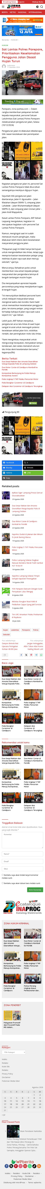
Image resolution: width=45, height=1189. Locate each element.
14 (28, 1101)
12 (17, 1101)
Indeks (4, 1059)
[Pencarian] (41, 7)
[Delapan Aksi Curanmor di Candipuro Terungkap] (33, 718)
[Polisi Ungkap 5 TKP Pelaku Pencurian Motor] (33, 694)
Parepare (26, 630)
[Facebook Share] (21, 655)
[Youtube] (25, 1166)
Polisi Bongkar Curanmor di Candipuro (18, 383)
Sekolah (6, 634)
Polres (35, 630)
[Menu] (3, 7)
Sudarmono (11, 65)
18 (11, 1104)
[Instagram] (20, 1166)
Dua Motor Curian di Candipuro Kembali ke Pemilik (20, 368)
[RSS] (39, 1166)
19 (17, 1104)
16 (40, 1101)
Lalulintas (15, 630)
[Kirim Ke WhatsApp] (41, 655)
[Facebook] (7, 1166)
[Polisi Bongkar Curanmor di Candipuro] (11, 718)
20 (23, 1104)
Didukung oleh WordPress (14, 1182)
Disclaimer (6, 1077)
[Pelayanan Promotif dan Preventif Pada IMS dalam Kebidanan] (12, 1015)
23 (40, 1104)
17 (5, 1104)
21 (28, 1104)
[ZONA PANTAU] (13, 7)
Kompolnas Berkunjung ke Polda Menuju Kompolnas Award (19, 374)
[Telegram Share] (36, 655)
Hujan (5, 630)
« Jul (3, 1115)
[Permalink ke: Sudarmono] (4, 66)
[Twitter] (11, 1166)
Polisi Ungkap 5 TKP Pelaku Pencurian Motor (20, 379)
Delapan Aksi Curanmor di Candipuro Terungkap (22, 386)
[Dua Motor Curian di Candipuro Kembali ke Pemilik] (33, 671)
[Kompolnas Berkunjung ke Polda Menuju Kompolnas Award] (11, 694)
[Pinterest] (16, 1166)
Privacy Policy (7, 1074)
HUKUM (5, 45)
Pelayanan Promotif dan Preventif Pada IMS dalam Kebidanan (12, 1025)
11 (11, 1101)
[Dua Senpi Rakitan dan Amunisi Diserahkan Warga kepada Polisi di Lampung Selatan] (11, 671)
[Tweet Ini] (26, 655)
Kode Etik (6, 1066)
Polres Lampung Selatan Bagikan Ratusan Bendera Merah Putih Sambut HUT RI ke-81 (27, 563)
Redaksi (5, 1063)
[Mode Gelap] (37, 7)
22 (34, 1104)
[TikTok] (34, 1166)
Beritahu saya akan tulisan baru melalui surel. (22, 883)
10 (5, 1101)
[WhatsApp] (30, 1166)
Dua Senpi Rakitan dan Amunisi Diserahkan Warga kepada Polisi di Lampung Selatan (20, 362)
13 (23, 1101)
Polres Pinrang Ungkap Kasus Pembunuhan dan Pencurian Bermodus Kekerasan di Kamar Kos (32, 988)
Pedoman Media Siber (11, 1081)
